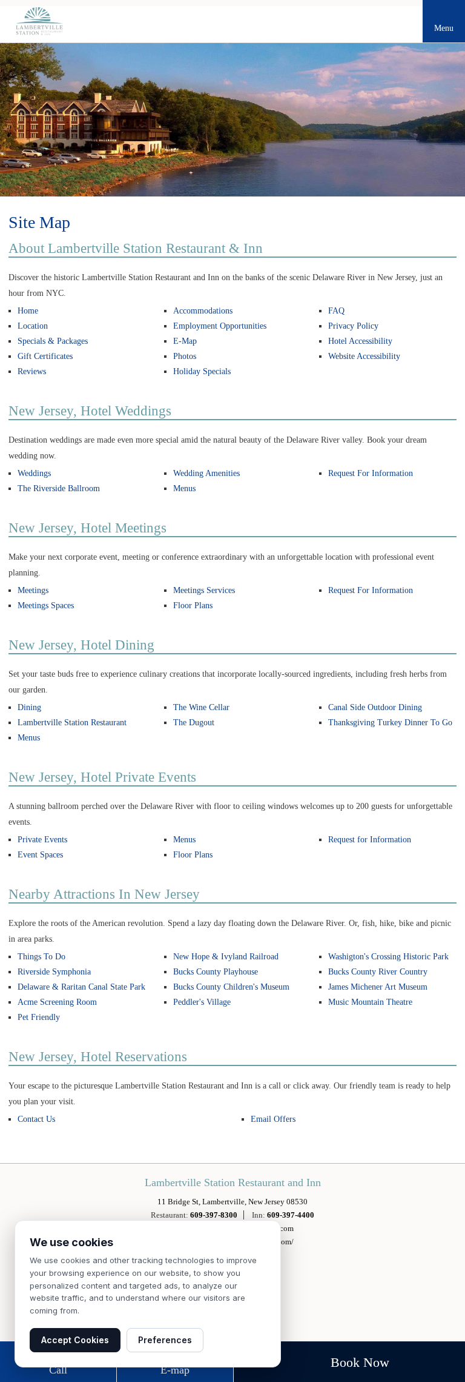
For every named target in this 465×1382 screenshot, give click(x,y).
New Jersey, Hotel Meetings (87, 527)
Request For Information (370, 473)
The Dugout (193, 722)
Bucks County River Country (377, 971)
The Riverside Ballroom (59, 488)
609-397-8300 (213, 1214)
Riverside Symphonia (54, 971)
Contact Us (36, 1119)
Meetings (33, 590)
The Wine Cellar (201, 707)
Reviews (32, 371)
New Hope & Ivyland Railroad (226, 956)
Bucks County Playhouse (215, 971)
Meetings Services (204, 590)
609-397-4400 (290, 1214)
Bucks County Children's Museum (231, 986)
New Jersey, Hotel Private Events (102, 777)
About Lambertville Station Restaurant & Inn (135, 248)
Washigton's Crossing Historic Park (388, 956)
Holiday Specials (202, 371)
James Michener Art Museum (377, 986)
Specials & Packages (53, 341)
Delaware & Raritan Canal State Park (81, 986)
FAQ (336, 310)
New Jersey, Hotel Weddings (89, 410)
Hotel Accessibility (360, 341)
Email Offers (273, 1119)
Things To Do (41, 956)
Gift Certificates (45, 356)
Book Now (360, 1362)
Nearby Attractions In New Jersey (104, 894)
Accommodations (202, 310)
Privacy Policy (353, 325)
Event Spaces (40, 854)
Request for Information (369, 839)
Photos (184, 356)
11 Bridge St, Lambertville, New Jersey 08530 (232, 1201)
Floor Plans (193, 605)
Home (28, 310)
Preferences (165, 1340)
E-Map (185, 341)
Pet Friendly (39, 1017)
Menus (184, 488)
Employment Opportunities (219, 325)
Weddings (34, 473)
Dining (29, 707)
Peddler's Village (202, 1002)
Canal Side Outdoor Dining (375, 707)
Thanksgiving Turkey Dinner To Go (390, 722)
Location (33, 325)
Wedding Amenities (206, 473)
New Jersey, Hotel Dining (81, 644)
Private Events (42, 839)
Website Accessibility (364, 356)
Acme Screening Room (57, 1002)
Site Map (39, 222)
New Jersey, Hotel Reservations (97, 1056)
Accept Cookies (75, 1340)
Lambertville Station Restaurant (72, 722)
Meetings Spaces (46, 605)
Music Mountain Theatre (370, 1002)
